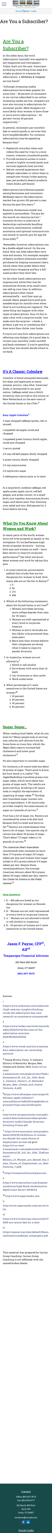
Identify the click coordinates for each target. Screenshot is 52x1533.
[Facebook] (23, 1522)
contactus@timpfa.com (26, 1517)
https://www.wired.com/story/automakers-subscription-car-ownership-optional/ (25, 1050)
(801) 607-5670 (29, 1496)
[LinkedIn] (28, 1522)
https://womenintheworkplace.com (25, 1173)
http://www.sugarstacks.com (22, 1195)
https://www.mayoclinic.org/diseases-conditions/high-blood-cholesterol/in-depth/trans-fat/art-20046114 (25, 1186)
